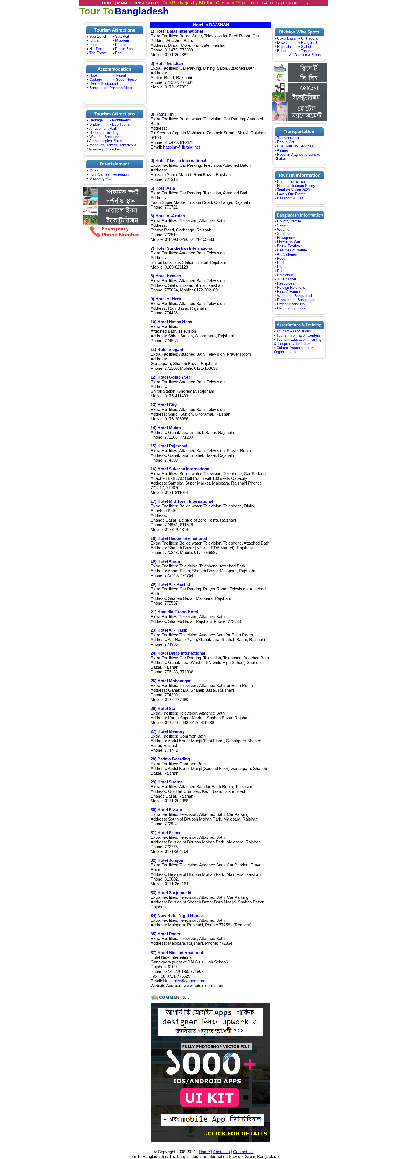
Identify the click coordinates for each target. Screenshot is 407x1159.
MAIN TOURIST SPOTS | (140, 3)
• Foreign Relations (290, 287)
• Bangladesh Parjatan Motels (111, 88)
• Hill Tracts (96, 49)
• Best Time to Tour (290, 181)
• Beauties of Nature (291, 250)
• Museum (121, 40)
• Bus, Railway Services (294, 146)
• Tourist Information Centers (297, 335)
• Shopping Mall (99, 178)
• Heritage (95, 120)
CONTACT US (295, 3)
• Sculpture (283, 233)
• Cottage (94, 79)
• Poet (280, 271)
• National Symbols (290, 308)
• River (280, 267)
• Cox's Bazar (286, 38)
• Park (118, 53)
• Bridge (93, 124)
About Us (221, 1151)
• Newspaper (285, 238)
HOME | (109, 3)
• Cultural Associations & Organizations (294, 350)
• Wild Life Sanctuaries (105, 137)
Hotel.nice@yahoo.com (184, 980)
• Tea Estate (97, 53)
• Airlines (282, 150)
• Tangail (305, 51)
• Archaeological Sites (104, 141)
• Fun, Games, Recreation (108, 174)
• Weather (282, 229)
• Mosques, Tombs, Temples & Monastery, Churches (111, 147)
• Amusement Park (102, 128)
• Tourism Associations (292, 331)
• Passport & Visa (289, 198)
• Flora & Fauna (287, 292)
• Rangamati (308, 42)
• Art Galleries (286, 254)
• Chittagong (308, 38)
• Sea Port (121, 36)
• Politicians (284, 275)
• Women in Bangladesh (294, 296)
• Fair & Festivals (289, 246)
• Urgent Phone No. (290, 304)
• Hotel (92, 75)
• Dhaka (281, 42)
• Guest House (125, 79)
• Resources (284, 283)
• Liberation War (287, 242)
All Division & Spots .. (306, 55)
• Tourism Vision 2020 (292, 190)
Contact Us (243, 1151)
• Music (93, 170)
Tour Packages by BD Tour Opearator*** (202, 3)
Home (204, 1151)
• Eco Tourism (121, 124)
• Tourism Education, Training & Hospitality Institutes (297, 341)
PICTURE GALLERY (262, 3)
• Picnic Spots (124, 49)
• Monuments (120, 120)
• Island (93, 40)
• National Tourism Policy (295, 186)
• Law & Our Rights (290, 194)
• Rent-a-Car (284, 142)
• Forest (93, 45)
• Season (282, 225)
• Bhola (280, 51)
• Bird (279, 263)
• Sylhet (304, 47)
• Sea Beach (97, 36)
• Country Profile (288, 221)
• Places (119, 45)
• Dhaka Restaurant (102, 84)
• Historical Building (102, 133)
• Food (280, 258)
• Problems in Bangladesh (295, 300)
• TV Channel (285, 279)
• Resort (119, 75)
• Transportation (287, 138)
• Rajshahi (283, 47)
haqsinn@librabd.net (181, 147)
